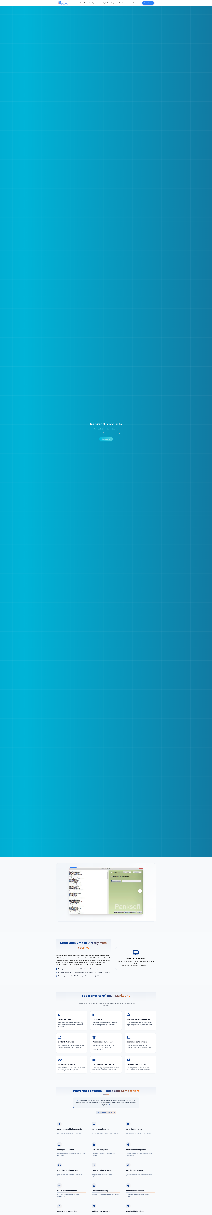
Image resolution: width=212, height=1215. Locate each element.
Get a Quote (148, 3)
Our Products (124, 3)
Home (74, 3)
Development (94, 3)
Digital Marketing (109, 3)
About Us (82, 3)
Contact (136, 3)
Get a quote (106, 439)
